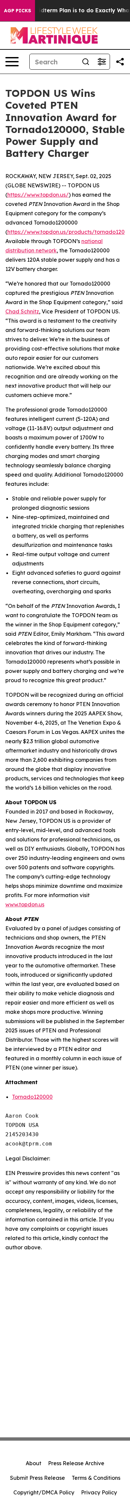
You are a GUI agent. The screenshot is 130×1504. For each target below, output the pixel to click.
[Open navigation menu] (12, 61)
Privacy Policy (99, 1492)
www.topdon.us (24, 904)
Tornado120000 (32, 1096)
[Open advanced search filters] (102, 61)
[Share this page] (120, 61)
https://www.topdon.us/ (38, 194)
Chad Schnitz (22, 311)
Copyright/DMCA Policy (43, 1492)
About (33, 1463)
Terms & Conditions (96, 1477)
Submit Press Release (37, 1477)
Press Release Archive (76, 1463)
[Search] (86, 61)
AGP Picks (17, 11)
